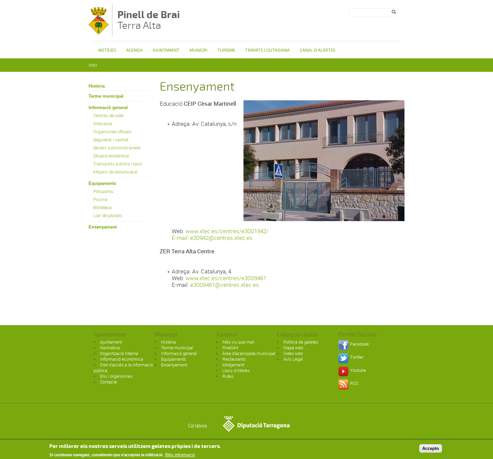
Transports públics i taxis (117, 163)
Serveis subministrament (117, 147)
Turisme (226, 50)
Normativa (110, 348)
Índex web (293, 353)
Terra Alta (148, 21)
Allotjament (233, 365)
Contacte (108, 382)
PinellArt (230, 348)
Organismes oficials (112, 131)
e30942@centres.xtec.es (221, 238)
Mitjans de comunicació (115, 171)
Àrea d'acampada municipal (248, 353)
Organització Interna (119, 353)
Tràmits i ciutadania (267, 50)
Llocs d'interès (236, 370)
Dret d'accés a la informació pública (123, 367)
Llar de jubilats (107, 215)
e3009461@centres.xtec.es (224, 285)
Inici (93, 65)
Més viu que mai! (238, 342)
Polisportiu (103, 191)
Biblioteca (102, 207)
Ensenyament (103, 227)
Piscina (100, 199)
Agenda (134, 50)
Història (97, 86)
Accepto (430, 448)
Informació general (108, 107)
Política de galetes (300, 342)
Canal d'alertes (317, 50)
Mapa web (293, 348)
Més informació (180, 454)
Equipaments (102, 183)
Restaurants (234, 359)
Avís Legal (293, 359)
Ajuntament (166, 50)
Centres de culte (108, 115)
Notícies (107, 50)
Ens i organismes (116, 376)
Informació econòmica (121, 359)
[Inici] (99, 33)
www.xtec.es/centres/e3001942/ (227, 231)
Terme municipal (106, 96)
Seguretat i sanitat (110, 139)
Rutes (228, 376)
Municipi (198, 50)
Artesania (102, 123)
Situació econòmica (111, 155)
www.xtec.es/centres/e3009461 (225, 278)
